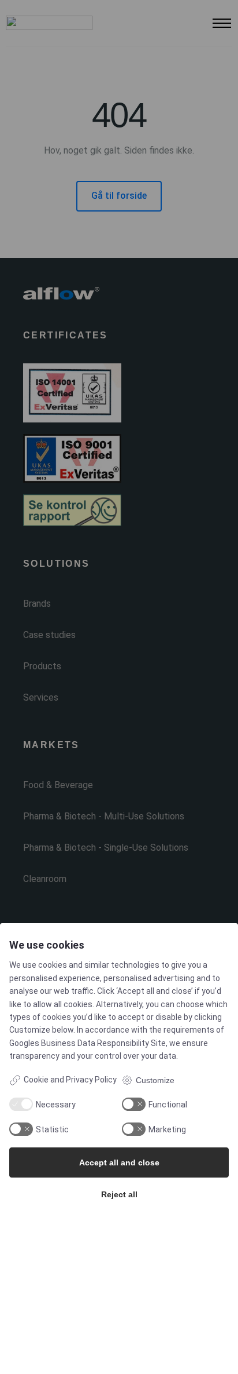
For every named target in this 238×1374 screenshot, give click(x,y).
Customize (155, 1080)
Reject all (119, 1194)
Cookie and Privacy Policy (70, 1079)
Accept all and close (119, 1162)
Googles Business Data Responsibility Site (87, 1043)
